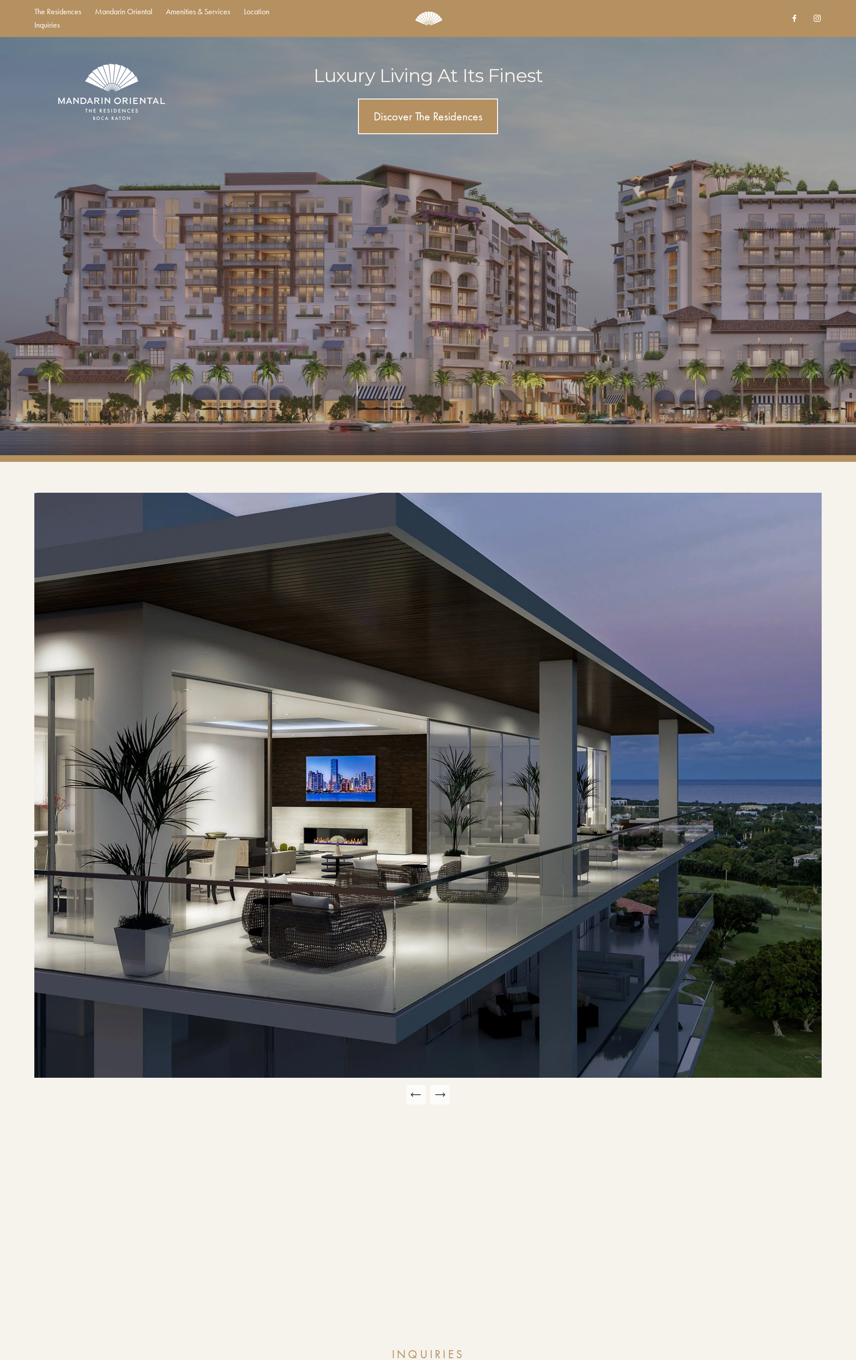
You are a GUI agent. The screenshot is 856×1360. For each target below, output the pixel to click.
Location (256, 11)
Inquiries (47, 25)
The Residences (57, 11)
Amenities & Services (198, 11)
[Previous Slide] (416, 1094)
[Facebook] (794, 18)
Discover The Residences (428, 117)
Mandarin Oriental (123, 11)
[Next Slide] (440, 1094)
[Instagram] (817, 18)
